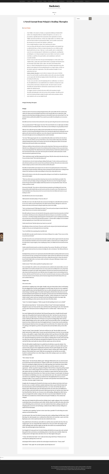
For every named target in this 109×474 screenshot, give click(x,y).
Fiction (34, 1)
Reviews (55, 1)
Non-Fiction (39, 1)
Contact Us (87, 1)
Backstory (54, 5)
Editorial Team (70, 1)
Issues (29, 1)
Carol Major (27, 28)
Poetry (45, 1)
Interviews (50, 1)
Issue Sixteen (22, 1)
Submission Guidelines (78, 1)
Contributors (61, 1)
